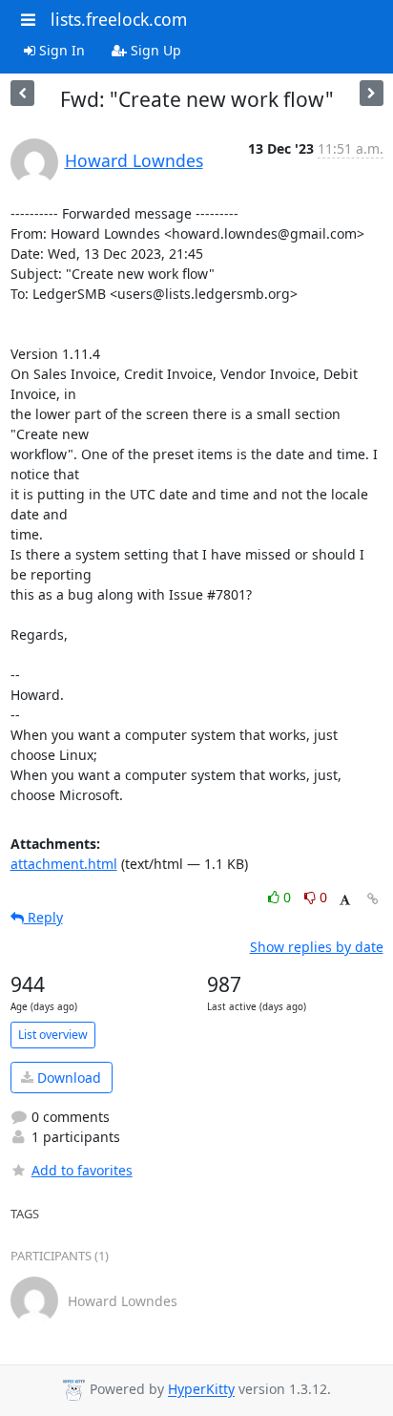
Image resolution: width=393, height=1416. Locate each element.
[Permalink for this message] (372, 899)
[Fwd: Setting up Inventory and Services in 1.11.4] (371, 93)
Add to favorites (82, 1170)
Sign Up (154, 50)
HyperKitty (201, 1390)
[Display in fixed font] (345, 900)
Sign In (60, 50)
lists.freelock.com (119, 19)
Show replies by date (316, 947)
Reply (43, 917)
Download (67, 1077)
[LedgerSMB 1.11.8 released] (22, 93)
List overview (53, 1034)
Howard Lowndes (134, 160)
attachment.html (63, 864)
